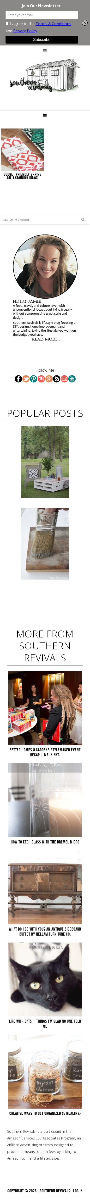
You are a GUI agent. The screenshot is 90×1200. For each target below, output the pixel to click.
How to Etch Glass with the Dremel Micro (45, 842)
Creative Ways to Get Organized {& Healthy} (45, 1113)
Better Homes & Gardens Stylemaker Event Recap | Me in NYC (45, 753)
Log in (78, 1191)
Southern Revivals (45, 75)
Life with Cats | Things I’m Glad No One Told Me (45, 1024)
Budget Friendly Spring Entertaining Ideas (23, 176)
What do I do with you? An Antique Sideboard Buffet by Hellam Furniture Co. (45, 932)
